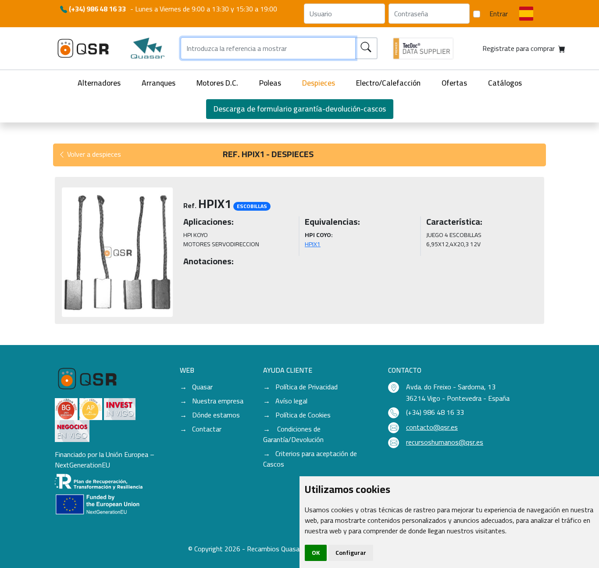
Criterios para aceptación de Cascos (310, 458)
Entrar (498, 13)
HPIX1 (313, 244)
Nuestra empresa (217, 400)
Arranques (158, 82)
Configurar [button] (350, 552)
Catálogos (505, 82)
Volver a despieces (93, 154)
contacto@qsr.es (432, 427)
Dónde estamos (216, 415)
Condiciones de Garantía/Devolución (293, 434)
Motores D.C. (217, 82)
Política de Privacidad (306, 386)
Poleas (270, 82)
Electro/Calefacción (388, 82)
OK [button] (316, 552)
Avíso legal (291, 400)
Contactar (206, 429)
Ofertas (454, 82)
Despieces (318, 82)
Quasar (202, 386)
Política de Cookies (303, 415)
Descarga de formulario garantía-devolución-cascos (300, 108)
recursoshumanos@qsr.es (444, 442)
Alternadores (99, 82)
